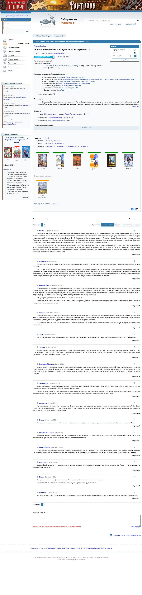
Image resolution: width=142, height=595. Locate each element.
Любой (59, 90)
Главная (10, 39)
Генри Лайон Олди (40, 46)
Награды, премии (14, 51)
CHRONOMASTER (46, 432)
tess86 (41, 230)
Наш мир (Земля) (62, 81)
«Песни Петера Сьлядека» (73, 114)
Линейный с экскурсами (67, 88)
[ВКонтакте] (132, 209)
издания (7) (59, 36)
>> (17, 193)
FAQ (59, 548)
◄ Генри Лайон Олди (42, 36)
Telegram (96, 548)
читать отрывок (44, 57)
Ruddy (41, 477)
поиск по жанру (115, 24)
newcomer (43, 403)
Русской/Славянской (93, 79)
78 (54, 94)
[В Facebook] (134, 209)
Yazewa (42, 347)
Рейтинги (11, 55)
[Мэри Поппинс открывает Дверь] (17, 158)
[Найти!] (138, 21)
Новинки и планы (14, 47)
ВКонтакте (87, 548)
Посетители (12, 63)
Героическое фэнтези (73, 77)
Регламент (52, 548)
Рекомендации (13, 59)
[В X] (137, 209)
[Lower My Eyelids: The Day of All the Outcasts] (42, 193)
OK (26, 32)
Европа (91, 81)
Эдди (41, 334)
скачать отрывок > (63, 57)
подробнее (124, 60)
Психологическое (111, 79)
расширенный (131, 24)
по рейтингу (126, 225)
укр (45, 548)
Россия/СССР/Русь (78, 81)
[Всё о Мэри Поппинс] (26, 158)
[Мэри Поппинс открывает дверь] (8, 157)
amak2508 (42, 261)
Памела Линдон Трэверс (15, 138)
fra (42, 548)
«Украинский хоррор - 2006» (58, 117)
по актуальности (107, 225)
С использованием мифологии (72, 79)
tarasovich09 (44, 285)
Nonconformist (44, 447)
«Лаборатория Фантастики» (75, 559)
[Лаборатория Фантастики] (48, 21)
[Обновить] (28, 139)
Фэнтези (60, 77)
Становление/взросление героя (67, 86)
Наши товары (106, 548)
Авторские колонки (14, 67)
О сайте (33, 548)
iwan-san (136, 106)
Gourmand (7, 169)
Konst (41, 420)
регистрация (10, 16)
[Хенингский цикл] (59, 166)
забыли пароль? (22, 16)
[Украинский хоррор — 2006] (77, 166)
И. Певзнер (57, 66)
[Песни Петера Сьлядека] (42, 166)
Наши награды (76, 548)
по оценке (136, 225)
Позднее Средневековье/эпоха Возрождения (72, 83)
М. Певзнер (65, 66)
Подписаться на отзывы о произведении (126, 535)
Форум (10, 71)
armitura (42, 312)
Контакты (65, 548)
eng (38, 548)
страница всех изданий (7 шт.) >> (45, 204)
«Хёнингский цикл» (57, 53)
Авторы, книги (23, 43)
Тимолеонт (43, 383)
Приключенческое (126, 79)
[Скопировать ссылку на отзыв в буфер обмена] (38, 230)
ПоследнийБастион (46, 364)
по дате (118, 225)
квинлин (42, 462)
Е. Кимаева (48, 66)
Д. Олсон (73, 66)
